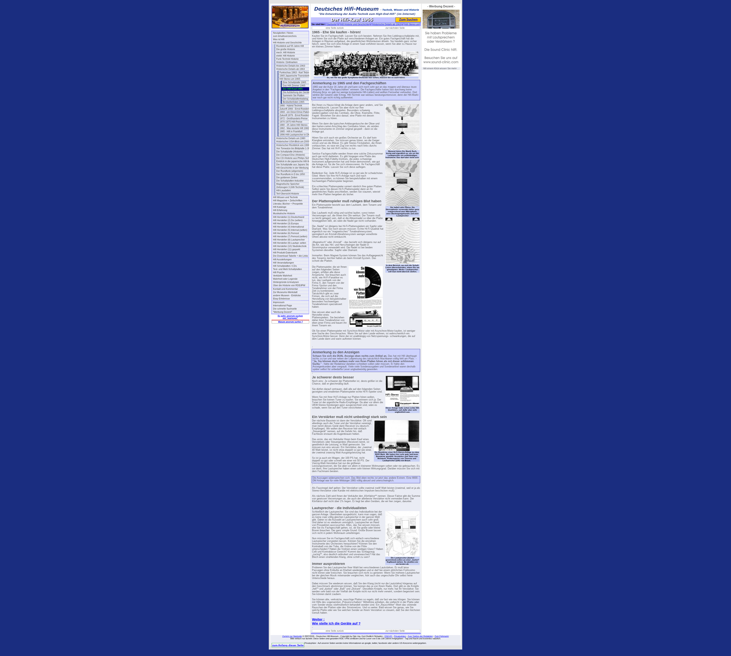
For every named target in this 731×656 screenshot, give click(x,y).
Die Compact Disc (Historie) (290, 155)
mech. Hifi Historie (285, 52)
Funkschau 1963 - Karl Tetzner (295, 72)
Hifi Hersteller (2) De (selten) (287, 220)
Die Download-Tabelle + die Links (290, 256)
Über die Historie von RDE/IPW (289, 285)
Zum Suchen (408, 19)
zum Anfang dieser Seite (288, 645)
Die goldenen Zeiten (286, 177)
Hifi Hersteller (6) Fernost (286, 233)
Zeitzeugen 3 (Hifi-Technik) (290, 187)
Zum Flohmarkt (442, 636)
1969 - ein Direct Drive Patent (294, 112)
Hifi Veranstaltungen (283, 262)
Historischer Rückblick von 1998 (293, 145)
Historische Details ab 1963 (290, 69)
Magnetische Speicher (287, 184)
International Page (282, 305)
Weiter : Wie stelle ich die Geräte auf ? (336, 621)
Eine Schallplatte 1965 (294, 82)
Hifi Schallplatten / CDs (285, 266)
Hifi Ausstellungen (282, 259)
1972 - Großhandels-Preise (293, 118)
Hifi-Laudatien (283, 190)
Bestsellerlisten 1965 (293, 102)
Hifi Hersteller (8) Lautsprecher (289, 239)
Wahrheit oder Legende (285, 279)
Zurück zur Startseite (292, 636)
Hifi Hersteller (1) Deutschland (288, 217)
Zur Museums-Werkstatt (285, 292)
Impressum (278, 302)
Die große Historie (285, 49)
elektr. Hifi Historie (285, 55)
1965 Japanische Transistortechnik (297, 75)
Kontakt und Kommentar (285, 289)
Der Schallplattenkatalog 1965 (298, 98)
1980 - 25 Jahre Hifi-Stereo (293, 125)
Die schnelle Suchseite (285, 308)
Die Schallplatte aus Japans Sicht (293, 164)
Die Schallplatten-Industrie (290, 180)
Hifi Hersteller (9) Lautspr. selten (289, 243)
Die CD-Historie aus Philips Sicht (293, 158)
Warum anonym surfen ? (290, 322)
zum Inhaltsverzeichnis (285, 36)
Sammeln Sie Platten (293, 95)
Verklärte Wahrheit (282, 275)
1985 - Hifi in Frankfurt (290, 131)
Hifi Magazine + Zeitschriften (287, 200)
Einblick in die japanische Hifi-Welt (294, 161)
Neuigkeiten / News (283, 33)
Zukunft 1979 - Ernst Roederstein (296, 115)
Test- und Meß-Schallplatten (287, 269)
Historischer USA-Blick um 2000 (292, 141)
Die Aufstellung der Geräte (296, 92)
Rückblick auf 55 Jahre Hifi (290, 46)
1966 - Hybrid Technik (290, 105)
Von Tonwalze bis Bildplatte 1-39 (293, 148)
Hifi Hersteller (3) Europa (286, 223)
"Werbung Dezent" (282, 312)
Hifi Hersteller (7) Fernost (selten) (290, 236)
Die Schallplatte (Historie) (289, 151)
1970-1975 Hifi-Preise (290, 121)
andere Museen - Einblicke (287, 295)
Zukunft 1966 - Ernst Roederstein (296, 108)
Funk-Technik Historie (287, 59)
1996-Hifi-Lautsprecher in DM (294, 134)
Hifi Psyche (279, 272)
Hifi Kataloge (279, 207)
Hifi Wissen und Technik (285, 197)
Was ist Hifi (278, 39)
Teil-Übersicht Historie (287, 193)
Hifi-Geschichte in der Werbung (292, 167)
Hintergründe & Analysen (286, 282)
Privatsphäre (400, 636)
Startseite (331, 24)
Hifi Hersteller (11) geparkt (286, 249)
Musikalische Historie (284, 213)
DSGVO (388, 636)
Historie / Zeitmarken (287, 62)
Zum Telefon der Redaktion (420, 636)
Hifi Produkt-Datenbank (285, 252)
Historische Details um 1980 (290, 138)
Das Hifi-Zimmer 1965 (294, 85)
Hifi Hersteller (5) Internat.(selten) (290, 230)
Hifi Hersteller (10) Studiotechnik (289, 246)
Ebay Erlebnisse (281, 298)
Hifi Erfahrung (280, 210)
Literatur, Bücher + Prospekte (288, 203)
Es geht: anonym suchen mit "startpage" (290, 317)
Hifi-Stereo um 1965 (289, 79)
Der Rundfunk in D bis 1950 (290, 174)
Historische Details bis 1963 (290, 65)
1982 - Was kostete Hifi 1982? (294, 128)
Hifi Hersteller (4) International (288, 226)
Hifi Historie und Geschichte (287, 42)
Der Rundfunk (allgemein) (289, 171)
